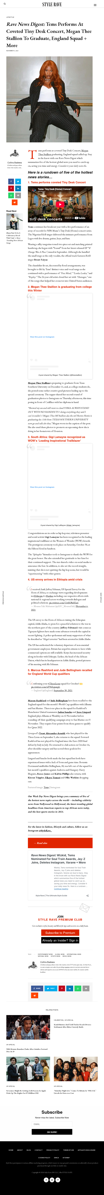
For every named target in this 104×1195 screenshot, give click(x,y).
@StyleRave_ (45, 830)
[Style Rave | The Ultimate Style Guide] (52, 4)
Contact (39, 1150)
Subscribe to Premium (60, 932)
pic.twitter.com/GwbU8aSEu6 (63, 602)
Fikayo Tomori (52, 777)
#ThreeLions (54, 683)
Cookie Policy (44, 1158)
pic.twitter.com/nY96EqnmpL (45, 686)
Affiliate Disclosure (86, 1150)
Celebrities (59, 1020)
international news (74, 954)
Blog (29, 1150)
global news (60, 954)
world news (67, 956)
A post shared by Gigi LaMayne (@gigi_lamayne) (60, 525)
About (20, 1150)
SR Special (10, 1045)
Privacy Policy (52, 1150)
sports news (55, 956)
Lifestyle (10, 17)
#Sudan (49, 596)
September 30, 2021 (63, 690)
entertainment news (45, 954)
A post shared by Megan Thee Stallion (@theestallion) (60, 375)
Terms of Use (68, 1150)
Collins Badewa (14, 162)
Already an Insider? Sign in (60, 940)
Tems (46, 787)
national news (43, 956)
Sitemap (66, 1158)
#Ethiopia (38, 596)
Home (11, 1150)
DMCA (56, 1158)
